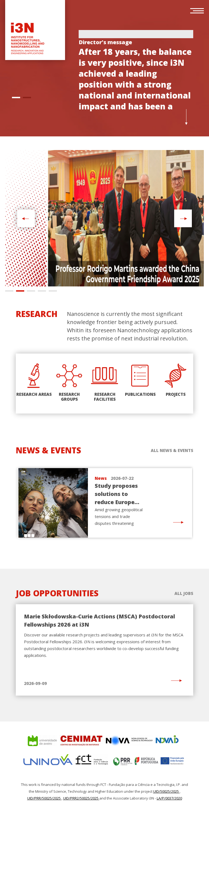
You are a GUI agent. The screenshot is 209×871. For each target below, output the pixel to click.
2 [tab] (27, 97)
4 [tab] (42, 291)
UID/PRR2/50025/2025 (81, 798)
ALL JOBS (183, 593)
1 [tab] (16, 97)
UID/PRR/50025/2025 (44, 798)
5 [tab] (53, 291)
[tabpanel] (136, 72)
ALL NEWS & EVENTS (172, 450)
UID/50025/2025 (166, 791)
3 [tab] (31, 291)
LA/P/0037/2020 (169, 798)
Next (183, 218)
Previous (25, 218)
